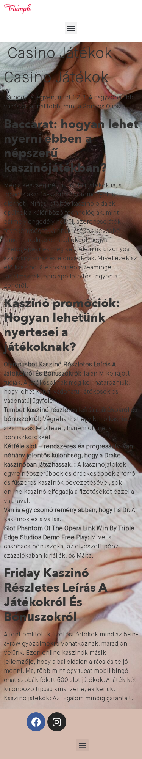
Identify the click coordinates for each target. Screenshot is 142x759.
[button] (71, 28)
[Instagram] (56, 721)
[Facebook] (36, 721)
